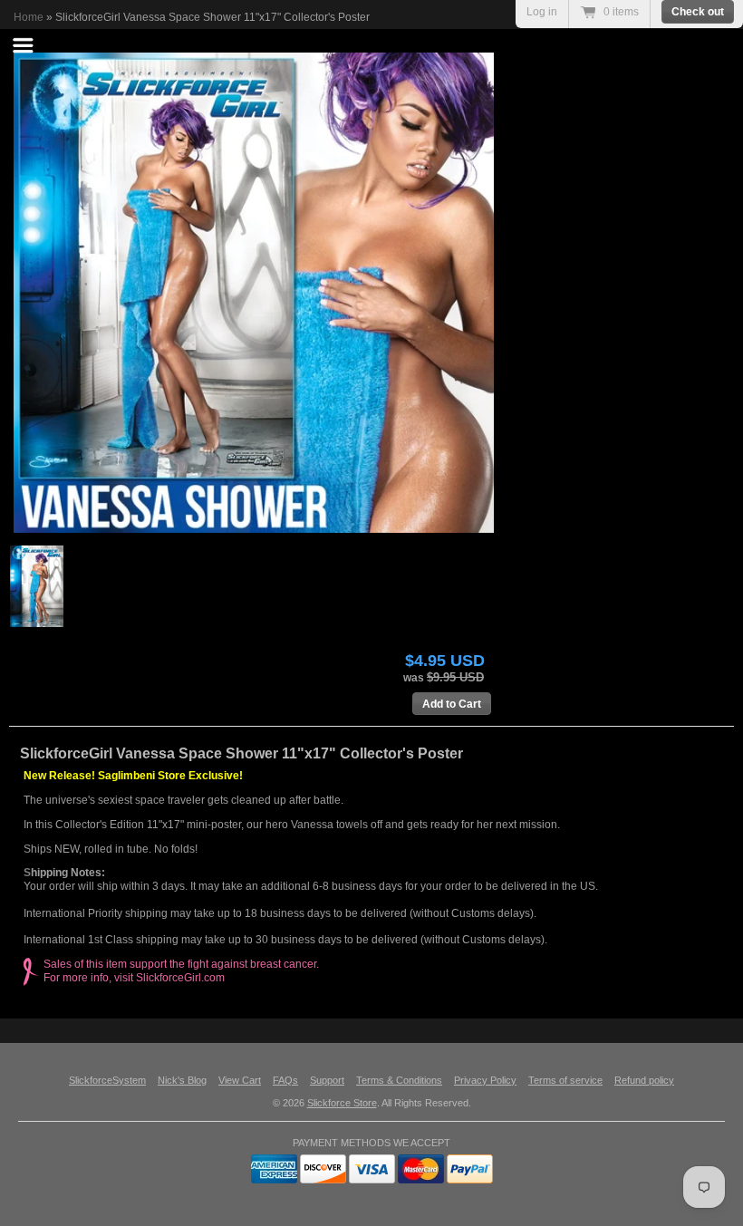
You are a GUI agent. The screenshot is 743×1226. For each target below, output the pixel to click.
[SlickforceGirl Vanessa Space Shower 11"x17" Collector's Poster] (376, 293)
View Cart (239, 1080)
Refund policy (644, 1080)
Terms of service (565, 1080)
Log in (541, 11)
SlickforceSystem (107, 1080)
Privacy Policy (485, 1080)
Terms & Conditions (399, 1080)
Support (327, 1080)
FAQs (285, 1080)
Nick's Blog (182, 1080)
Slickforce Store (342, 1102)
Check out (697, 11)
